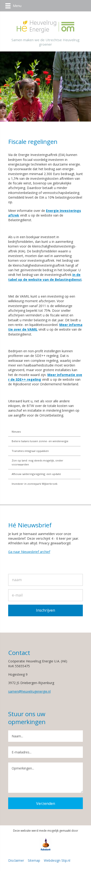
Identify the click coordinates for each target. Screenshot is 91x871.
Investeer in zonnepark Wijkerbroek (34, 483)
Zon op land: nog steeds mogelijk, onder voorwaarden (37, 462)
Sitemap (34, 860)
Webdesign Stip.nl (57, 860)
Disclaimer (16, 860)
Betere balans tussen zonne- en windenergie (40, 441)
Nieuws (16, 431)
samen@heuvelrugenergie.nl (29, 691)
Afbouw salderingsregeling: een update (36, 474)
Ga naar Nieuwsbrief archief (29, 551)
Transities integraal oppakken (30, 451)
